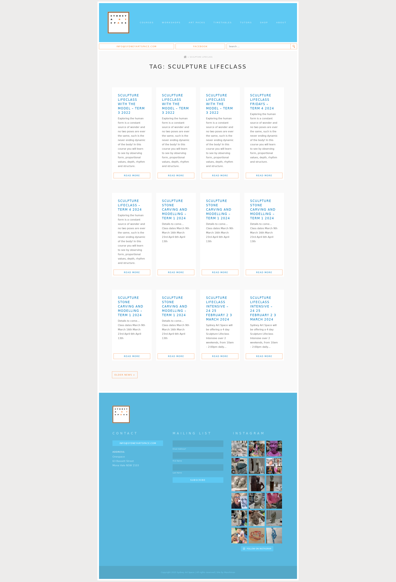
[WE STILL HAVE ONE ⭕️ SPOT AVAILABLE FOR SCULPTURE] (239, 483)
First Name (177, 461)
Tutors (246, 22)
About (281, 22)
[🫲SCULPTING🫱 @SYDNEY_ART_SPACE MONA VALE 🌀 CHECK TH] (257, 518)
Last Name (177, 473)
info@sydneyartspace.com (136, 46)
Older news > (124, 375)
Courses (147, 22)
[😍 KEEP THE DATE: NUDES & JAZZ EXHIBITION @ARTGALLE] (239, 501)
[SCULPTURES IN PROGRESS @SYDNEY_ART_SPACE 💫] (257, 466)
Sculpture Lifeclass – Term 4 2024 (130, 205)
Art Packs (197, 22)
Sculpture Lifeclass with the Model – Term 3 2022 (131, 104)
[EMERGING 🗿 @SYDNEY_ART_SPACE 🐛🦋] (239, 466)
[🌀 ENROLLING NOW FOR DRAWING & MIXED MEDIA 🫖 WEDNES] (257, 535)
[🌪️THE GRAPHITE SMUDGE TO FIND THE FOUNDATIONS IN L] (239, 449)
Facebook (200, 46)
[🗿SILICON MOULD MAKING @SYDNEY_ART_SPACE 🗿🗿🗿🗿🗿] (239, 535)
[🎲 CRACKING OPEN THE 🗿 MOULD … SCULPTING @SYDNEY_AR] (239, 518)
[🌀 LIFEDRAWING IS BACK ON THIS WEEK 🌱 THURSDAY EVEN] (274, 535)
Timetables (222, 22)
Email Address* (179, 449)
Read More (132, 175)
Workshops (171, 22)
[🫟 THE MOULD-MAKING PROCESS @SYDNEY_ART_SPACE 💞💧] (274, 449)
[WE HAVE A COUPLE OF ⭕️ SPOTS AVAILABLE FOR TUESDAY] (257, 501)
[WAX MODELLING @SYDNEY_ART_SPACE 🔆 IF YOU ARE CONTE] (257, 483)
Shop (264, 22)
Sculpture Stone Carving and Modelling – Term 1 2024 (174, 209)
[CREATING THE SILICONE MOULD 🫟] (257, 449)
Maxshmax (229, 572)
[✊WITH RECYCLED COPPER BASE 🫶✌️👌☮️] (274, 483)
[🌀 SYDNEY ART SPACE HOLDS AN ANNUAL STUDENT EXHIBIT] (274, 466)
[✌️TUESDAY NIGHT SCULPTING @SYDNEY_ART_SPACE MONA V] (274, 518)
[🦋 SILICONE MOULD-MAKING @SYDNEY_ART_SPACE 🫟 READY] (274, 501)
